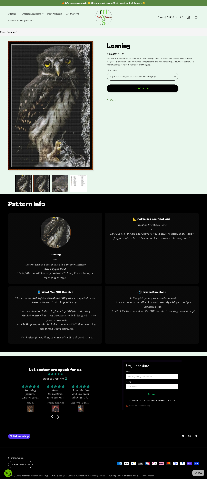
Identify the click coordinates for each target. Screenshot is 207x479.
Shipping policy (131, 475)
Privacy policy (58, 475)
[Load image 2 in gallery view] (41, 183)
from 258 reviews (53, 378)
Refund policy (114, 475)
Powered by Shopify (39, 475)
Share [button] (113, 99)
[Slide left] (11, 183)
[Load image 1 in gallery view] (23, 183)
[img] (55, 374)
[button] (13, 13)
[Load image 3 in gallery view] (60, 183)
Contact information (77, 475)
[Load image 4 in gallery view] (78, 183)
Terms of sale (148, 475)
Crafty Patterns (23, 475)
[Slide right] (91, 183)
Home (3, 31)
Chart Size (112, 70)
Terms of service (97, 475)
